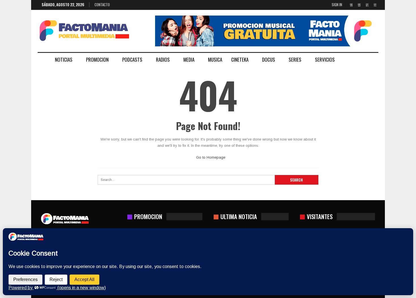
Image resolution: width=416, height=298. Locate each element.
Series (295, 59)
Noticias (63, 59)
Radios (163, 59)
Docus (268, 59)
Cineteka (239, 59)
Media (188, 59)
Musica (215, 59)
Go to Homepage (210, 157)
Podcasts (132, 59)
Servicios (325, 59)
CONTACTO (102, 4)
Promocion (97, 59)
